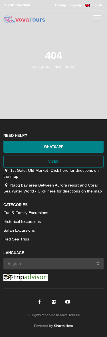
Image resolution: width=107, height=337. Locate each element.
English (96, 5)
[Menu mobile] (97, 19)
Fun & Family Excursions (25, 212)
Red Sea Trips (16, 239)
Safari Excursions (19, 230)
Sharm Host (63, 326)
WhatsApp (53, 147)
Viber (53, 162)
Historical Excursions (22, 221)
